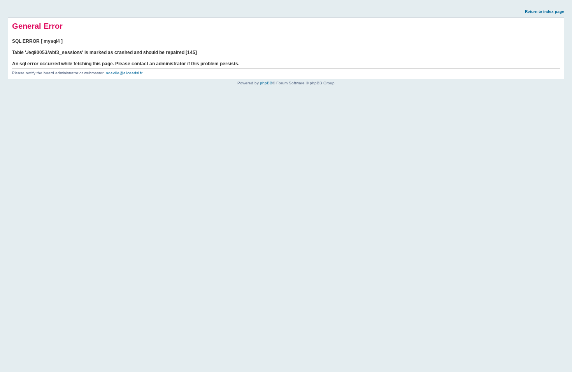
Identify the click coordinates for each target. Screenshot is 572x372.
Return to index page (544, 11)
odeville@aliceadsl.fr (124, 73)
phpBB (266, 83)
